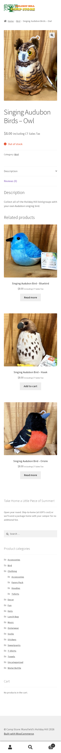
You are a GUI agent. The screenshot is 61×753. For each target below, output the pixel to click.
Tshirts (15, 593)
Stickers (12, 639)
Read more (30, 297)
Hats (10, 611)
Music (11, 622)
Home (11, 21)
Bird (18, 21)
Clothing (12, 571)
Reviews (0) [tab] (10, 181)
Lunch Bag (13, 616)
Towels (11, 656)
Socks (11, 633)
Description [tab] (10, 171)
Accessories (14, 559)
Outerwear (13, 628)
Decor (11, 599)
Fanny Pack (17, 582)
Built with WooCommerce (19, 733)
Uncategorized (15, 662)
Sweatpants (14, 645)
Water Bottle (14, 667)
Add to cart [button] (30, 386)
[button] (52, 35)
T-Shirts (12, 650)
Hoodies (16, 588)
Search (30, 747)
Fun (10, 605)
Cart (47, 744)
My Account (10, 747)
